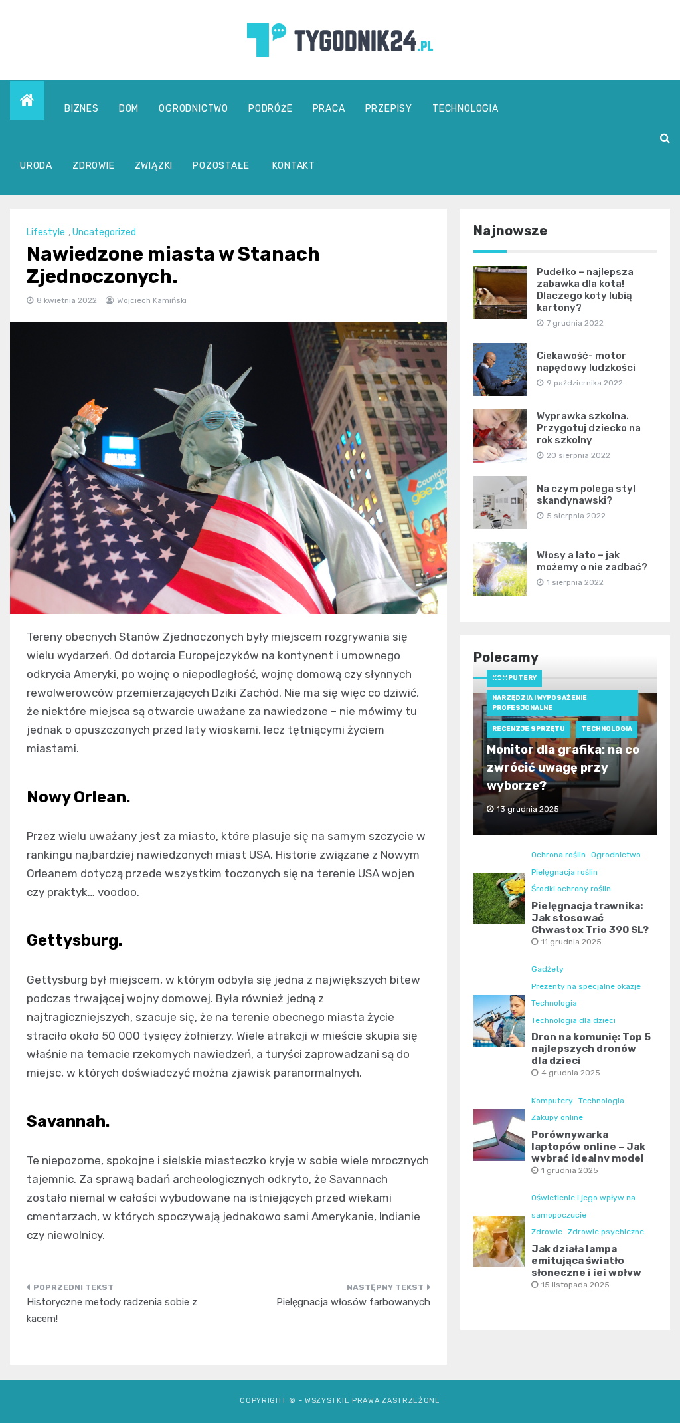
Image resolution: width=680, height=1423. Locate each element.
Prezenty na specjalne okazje (586, 986)
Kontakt (293, 165)
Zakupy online (557, 1117)
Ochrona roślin (558, 854)
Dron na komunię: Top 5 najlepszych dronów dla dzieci (591, 1049)
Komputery (514, 678)
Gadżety (547, 969)
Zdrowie (93, 165)
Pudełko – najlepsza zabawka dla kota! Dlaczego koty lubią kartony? (585, 290)
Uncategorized (104, 232)
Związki (154, 165)
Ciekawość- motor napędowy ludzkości (586, 362)
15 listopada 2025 (575, 1284)
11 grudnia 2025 (571, 941)
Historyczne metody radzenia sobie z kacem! (112, 1310)
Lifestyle (46, 232)
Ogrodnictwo (193, 108)
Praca (329, 108)
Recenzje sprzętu (528, 729)
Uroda (36, 165)
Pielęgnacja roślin (564, 872)
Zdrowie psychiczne (606, 1231)
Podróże (270, 108)
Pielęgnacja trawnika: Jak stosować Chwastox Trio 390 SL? (590, 918)
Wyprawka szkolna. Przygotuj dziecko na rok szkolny (589, 428)
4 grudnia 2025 (570, 1072)
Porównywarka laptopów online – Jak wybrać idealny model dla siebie (588, 1152)
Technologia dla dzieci (573, 1020)
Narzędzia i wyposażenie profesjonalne (539, 703)
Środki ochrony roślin (571, 888)
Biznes (81, 108)
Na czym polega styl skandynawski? (586, 494)
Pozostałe (221, 165)
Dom (129, 108)
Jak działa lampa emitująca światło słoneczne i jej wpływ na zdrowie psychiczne (590, 1267)
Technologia (465, 108)
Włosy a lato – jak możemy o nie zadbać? (592, 561)
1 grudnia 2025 (569, 1170)
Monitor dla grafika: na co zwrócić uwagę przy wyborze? (563, 767)
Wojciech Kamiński (152, 300)
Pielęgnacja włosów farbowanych (353, 1302)
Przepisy (388, 108)
